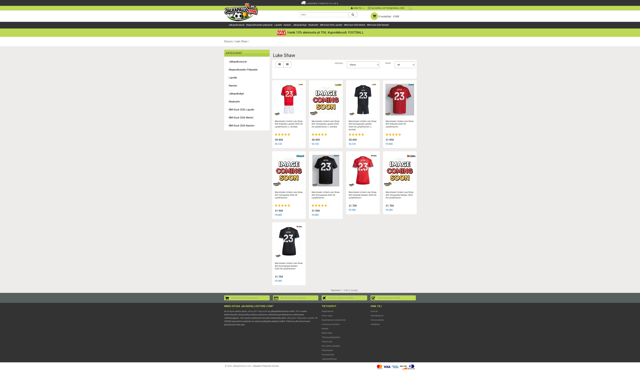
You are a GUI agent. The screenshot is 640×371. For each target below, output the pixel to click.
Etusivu (228, 41)
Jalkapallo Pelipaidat (257, 311)
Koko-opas (327, 315)
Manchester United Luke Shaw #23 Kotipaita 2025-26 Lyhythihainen (400, 124)
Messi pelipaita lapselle (389, 298)
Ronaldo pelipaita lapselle (340, 298)
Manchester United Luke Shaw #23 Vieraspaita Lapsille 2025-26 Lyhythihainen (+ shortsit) (326, 124)
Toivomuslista (377, 320)
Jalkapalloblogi (329, 359)
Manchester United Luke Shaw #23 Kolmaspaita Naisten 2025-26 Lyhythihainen (289, 266)
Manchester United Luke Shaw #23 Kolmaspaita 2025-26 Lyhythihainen (326, 195)
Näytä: (388, 63)
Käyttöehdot (328, 311)
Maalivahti (313, 25)
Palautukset (327, 350)
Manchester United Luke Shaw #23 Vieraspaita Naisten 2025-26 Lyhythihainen (400, 195)
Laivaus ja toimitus (331, 324)
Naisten (287, 25)
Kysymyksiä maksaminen (334, 320)
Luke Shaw (241, 41)
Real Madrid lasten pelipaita (244, 298)
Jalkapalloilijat (300, 25)
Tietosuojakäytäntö (331, 337)
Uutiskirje (375, 324)
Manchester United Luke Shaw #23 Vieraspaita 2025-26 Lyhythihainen (289, 195)
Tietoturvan (327, 341)
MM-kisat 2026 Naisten (378, 25)
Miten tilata (327, 333)
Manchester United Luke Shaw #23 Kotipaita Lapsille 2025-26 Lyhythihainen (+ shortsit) (289, 124)
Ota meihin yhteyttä (331, 346)
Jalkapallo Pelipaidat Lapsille (300, 318)
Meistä (325, 328)
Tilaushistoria (376, 315)
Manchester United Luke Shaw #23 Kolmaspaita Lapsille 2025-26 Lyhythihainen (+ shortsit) (362, 125)
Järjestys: (339, 63)
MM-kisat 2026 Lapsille (331, 25)
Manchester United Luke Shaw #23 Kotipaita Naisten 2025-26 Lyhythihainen (362, 195)
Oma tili (374, 311)
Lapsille (278, 25)
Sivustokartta (328, 354)
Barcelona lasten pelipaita (293, 298)
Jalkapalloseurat (236, 25)
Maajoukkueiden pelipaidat (259, 25)
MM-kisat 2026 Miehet (354, 25)
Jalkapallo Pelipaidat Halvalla (265, 366)
